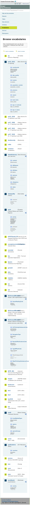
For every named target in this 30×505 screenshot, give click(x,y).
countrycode (14, 67)
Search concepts (21, 51)
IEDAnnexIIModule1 (12, 295)
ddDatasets (14, 165)
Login (17, 3)
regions (14, 424)
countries (14, 450)
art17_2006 (11, 122)
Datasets (4, 16)
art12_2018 (11, 116)
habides (10, 278)
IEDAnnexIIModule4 (12, 320)
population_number (14, 85)
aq (9, 55)
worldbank (11, 480)
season (14, 95)
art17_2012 (11, 128)
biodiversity (11, 140)
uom (9, 468)
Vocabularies (5, 27)
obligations (14, 182)
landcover (11, 384)
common (11, 148)
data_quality (14, 75)
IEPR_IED (11, 371)
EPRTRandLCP (12, 236)
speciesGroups (14, 431)
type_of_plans (14, 109)
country (14, 486)
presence (14, 90)
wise (9, 474)
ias (9, 284)
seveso (10, 458)
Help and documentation (8, 13)
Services (4, 30)
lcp (9, 406)
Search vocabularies (9, 51)
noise (9, 439)
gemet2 (10, 268)
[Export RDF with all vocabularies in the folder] (25, 63)
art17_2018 (11, 134)
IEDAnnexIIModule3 (12, 310)
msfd (9, 412)
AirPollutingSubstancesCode (14, 327)
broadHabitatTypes (14, 418)
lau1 (9, 390)
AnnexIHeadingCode (14, 301)
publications (12, 444)
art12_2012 (11, 61)
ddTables (14, 170)
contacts (14, 160)
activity (14, 217)
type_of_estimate (14, 105)
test (9, 464)
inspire (10, 378)
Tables (3, 19)
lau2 (9, 395)
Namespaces (5, 33)
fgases (10, 262)
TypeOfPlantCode (14, 348)
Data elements (5, 22)
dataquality (11, 194)
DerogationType (14, 334)
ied (9, 290)
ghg (9, 272)
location (14, 80)
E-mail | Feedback (6, 499)
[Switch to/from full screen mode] (20, 4)
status (14, 187)
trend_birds (14, 100)
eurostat (10, 250)
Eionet (8, 10)
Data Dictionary (14, 10)
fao (9, 256)
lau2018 (10, 399)
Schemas (4, 24)
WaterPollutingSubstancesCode (14, 361)
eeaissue (14, 175)
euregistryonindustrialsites (12, 244)
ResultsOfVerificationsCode (14, 341)
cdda (9, 144)
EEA (9, 1)
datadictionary (12, 154)
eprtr (9, 209)
